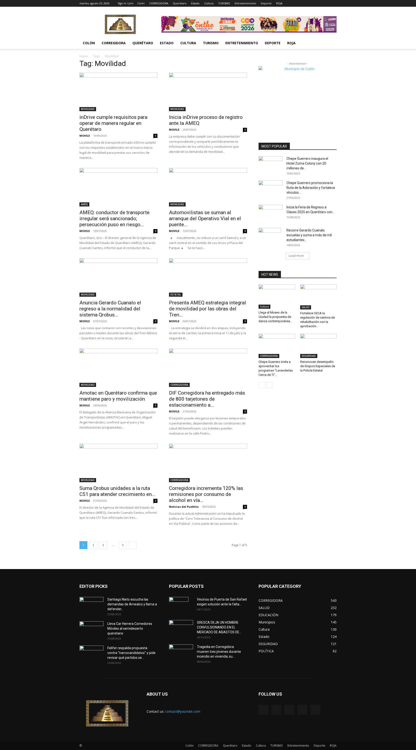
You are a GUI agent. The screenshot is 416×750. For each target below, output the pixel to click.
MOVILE (84, 135)
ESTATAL (175, 294)
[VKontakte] (325, 3)
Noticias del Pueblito (184, 506)
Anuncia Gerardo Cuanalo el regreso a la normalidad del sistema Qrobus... (110, 309)
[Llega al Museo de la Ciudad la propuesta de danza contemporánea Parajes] (277, 296)
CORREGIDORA (158, 3)
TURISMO (224, 3)
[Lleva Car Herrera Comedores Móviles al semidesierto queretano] (91, 629)
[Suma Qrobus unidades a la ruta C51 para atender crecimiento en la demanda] (118, 463)
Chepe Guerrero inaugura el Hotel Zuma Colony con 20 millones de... (307, 163)
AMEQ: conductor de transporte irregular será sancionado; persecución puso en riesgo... (114, 218)
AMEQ (84, 204)
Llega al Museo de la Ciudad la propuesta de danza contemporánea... (275, 317)
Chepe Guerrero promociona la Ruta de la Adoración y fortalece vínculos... (310, 187)
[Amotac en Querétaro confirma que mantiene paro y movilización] (118, 367)
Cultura (209, 3)
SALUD (306, 307)
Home (83, 56)
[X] (309, 3)
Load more (296, 256)
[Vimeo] (317, 3)
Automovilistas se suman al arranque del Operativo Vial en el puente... (205, 218)
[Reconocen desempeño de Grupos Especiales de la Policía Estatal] (318, 346)
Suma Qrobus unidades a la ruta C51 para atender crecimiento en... (117, 491)
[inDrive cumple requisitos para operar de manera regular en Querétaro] (118, 92)
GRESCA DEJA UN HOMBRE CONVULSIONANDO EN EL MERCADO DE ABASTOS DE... (219, 627)
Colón (141, 3)
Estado (195, 3)
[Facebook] (301, 3)
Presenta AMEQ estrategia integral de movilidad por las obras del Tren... (207, 309)
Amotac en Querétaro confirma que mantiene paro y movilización (118, 396)
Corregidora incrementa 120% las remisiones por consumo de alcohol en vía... (206, 494)
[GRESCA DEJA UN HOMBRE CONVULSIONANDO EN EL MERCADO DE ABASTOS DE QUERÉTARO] (181, 627)
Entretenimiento (245, 3)
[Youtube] (333, 3)
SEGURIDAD (309, 356)
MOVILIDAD (88, 109)
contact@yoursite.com (182, 711)
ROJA (279, 3)
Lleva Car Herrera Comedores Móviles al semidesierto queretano (129, 628)
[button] (331, 43)
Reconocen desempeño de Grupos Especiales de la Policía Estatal (317, 366)
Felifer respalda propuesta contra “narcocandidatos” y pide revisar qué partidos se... (131, 653)
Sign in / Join (125, 3)
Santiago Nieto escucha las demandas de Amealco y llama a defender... (132, 604)
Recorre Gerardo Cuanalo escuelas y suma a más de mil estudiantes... (309, 235)
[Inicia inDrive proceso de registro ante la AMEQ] (208, 92)
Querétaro (180, 3)
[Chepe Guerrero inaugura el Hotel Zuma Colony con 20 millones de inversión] (271, 164)
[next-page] (133, 545)
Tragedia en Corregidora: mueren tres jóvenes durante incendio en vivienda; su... (219, 651)
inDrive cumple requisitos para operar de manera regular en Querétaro (113, 123)
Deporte (266, 3)
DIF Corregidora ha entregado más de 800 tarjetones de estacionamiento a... (207, 399)
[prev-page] (262, 385)
